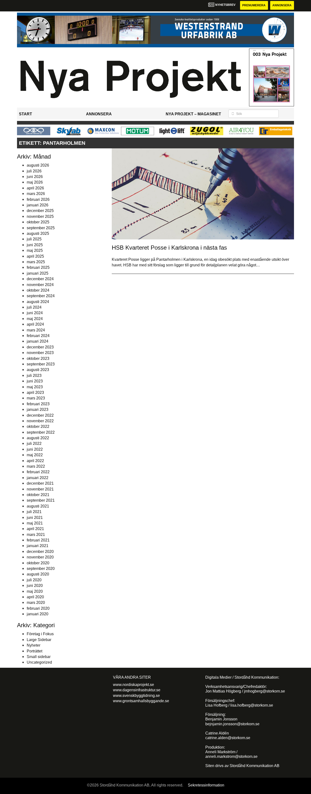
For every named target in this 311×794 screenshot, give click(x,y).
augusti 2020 (38, 574)
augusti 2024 (38, 302)
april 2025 (35, 256)
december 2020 (40, 551)
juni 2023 (35, 381)
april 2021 (35, 529)
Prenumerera (254, 5)
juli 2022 (34, 443)
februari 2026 (38, 199)
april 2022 (35, 461)
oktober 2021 (38, 495)
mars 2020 (36, 602)
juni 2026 (35, 177)
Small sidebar (39, 657)
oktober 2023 (38, 358)
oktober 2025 (38, 222)
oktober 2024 (38, 290)
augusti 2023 (38, 370)
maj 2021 (35, 523)
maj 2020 (35, 591)
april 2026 (35, 188)
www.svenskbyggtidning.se (136, 695)
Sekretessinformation (206, 785)
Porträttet (34, 651)
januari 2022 (37, 478)
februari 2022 (38, 472)
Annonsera (282, 5)
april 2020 (35, 597)
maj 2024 (35, 319)
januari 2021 (37, 546)
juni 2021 (35, 517)
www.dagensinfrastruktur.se (136, 690)
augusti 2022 (38, 438)
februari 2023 (38, 404)
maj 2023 (35, 387)
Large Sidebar (39, 640)
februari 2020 (38, 608)
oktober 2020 (38, 563)
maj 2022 (35, 455)
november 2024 (40, 285)
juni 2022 (35, 449)
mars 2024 (36, 330)
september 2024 (41, 296)
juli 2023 (34, 375)
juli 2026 (34, 171)
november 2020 (40, 557)
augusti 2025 (38, 233)
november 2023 (40, 353)
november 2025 (40, 216)
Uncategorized (39, 662)
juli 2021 (34, 512)
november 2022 (40, 421)
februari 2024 (38, 336)
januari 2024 (37, 341)
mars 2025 (36, 262)
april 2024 (35, 324)
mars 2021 (36, 534)
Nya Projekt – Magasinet (193, 114)
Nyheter (33, 645)
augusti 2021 (38, 506)
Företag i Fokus (40, 634)
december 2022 (40, 415)
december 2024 (40, 279)
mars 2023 (36, 398)
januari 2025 (37, 273)
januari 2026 (37, 205)
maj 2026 (35, 182)
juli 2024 (34, 307)
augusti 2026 (38, 165)
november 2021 (40, 489)
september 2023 (41, 364)
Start (25, 114)
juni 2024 (35, 313)
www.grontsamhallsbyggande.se (141, 701)
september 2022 (41, 432)
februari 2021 (38, 540)
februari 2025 (38, 267)
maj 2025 (35, 250)
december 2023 (40, 347)
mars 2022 (36, 466)
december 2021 (40, 483)
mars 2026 (36, 194)
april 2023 (35, 392)
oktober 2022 (38, 426)
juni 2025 (35, 245)
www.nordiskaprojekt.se (133, 685)
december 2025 (40, 211)
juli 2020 (34, 580)
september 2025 (41, 228)
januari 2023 (37, 409)
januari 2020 (37, 614)
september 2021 (41, 500)
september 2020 (41, 568)
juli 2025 (34, 239)
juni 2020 (35, 585)
